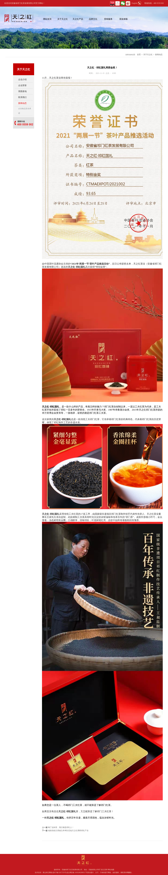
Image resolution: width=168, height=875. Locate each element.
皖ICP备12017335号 (59, 872)
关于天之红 (62, 19)
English (134, 3)
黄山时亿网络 (48, 872)
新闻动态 (158, 55)
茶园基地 (22, 91)
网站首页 (47, 19)
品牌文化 (93, 19)
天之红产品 (78, 19)
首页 (139, 55)
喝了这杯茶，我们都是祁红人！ (61, 827)
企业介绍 (22, 79)
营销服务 (108, 19)
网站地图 (111, 870)
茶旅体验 (123, 19)
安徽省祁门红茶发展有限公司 (72, 870)
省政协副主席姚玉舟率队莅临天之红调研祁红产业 (68, 831)
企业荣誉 (22, 85)
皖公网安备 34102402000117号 (77, 872)
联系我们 (22, 97)
